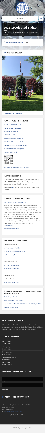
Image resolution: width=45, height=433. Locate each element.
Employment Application (11, 255)
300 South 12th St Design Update (14, 149)
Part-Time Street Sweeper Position (14, 251)
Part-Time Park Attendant (11, 265)
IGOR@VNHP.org (9, 225)
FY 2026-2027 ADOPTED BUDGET (13, 125)
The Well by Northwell (10, 297)
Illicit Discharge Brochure (11, 229)
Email (3, 382)
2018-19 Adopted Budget (17, 32)
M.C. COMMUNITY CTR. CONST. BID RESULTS (17, 167)
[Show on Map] (41, 18)
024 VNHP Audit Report (11, 135)
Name (3, 376)
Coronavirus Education (11, 307)
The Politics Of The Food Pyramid (14, 300)
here (13, 187)
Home (5, 32)
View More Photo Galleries (13, 113)
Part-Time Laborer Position (12, 248)
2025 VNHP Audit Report (11, 131)
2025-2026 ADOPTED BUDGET (12, 128)
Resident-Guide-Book (10, 152)
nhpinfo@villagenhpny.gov (13, 411)
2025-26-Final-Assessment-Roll (13, 142)
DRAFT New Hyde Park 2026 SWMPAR (15, 202)
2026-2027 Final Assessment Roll (14, 138)
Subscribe (5, 390)
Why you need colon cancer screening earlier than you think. (22, 304)
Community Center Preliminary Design (15, 145)
